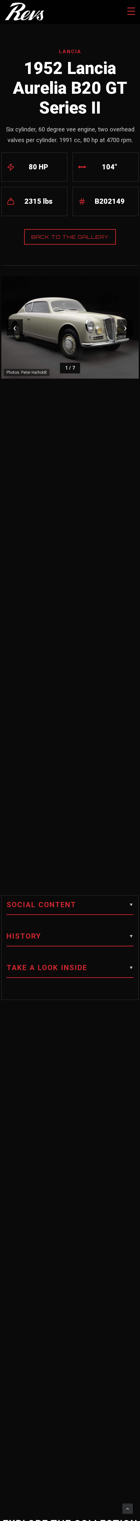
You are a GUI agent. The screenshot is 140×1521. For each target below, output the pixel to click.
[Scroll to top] (127, 1508)
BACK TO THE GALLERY (70, 237)
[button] (70, 907)
